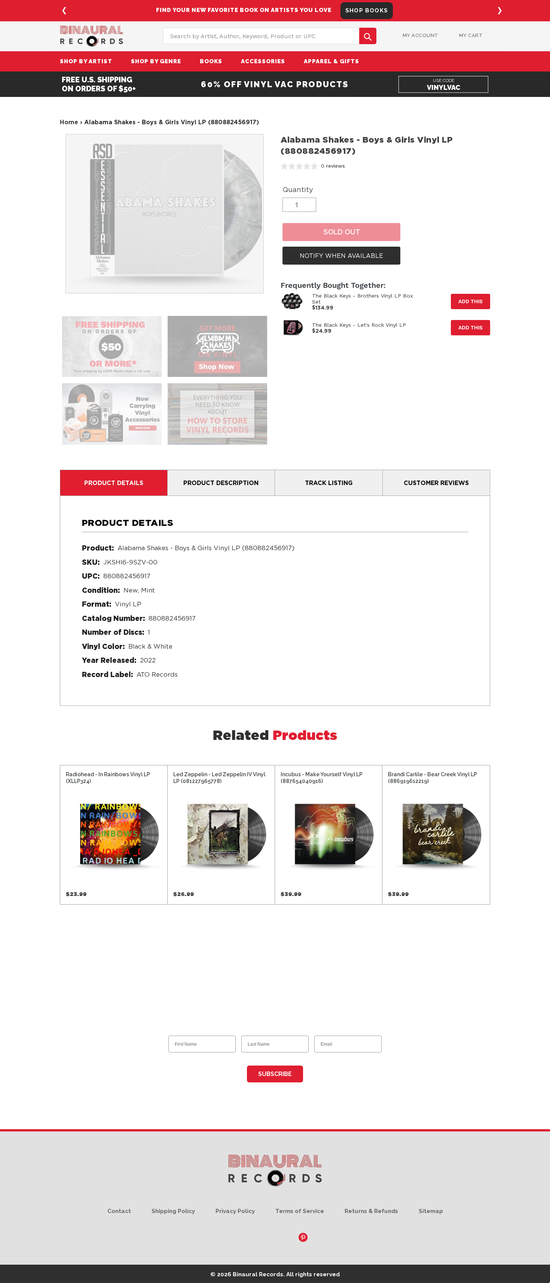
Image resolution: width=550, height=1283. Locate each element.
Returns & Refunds (371, 1211)
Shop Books (366, 10)
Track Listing (328, 482)
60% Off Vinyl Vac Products (275, 84)
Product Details (113, 482)
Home (69, 122)
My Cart (471, 35)
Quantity (297, 189)
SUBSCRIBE (275, 1074)
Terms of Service (299, 1211)
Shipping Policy (173, 1211)
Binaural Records (258, 1274)
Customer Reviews (436, 482)
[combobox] (269, 36)
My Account (421, 35)
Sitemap (431, 1211)
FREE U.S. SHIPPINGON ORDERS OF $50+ (99, 84)
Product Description (221, 482)
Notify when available (341, 255)
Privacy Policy (235, 1211)
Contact (119, 1211)
